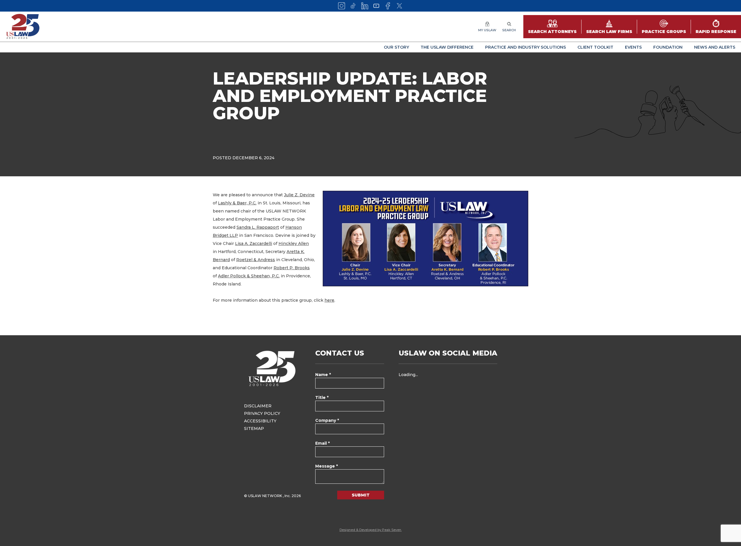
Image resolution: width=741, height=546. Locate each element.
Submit (361, 495)
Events (633, 47)
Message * (326, 466)
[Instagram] (341, 5)
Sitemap (254, 428)
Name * (323, 375)
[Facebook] (387, 5)
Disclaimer (258, 405)
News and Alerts (714, 47)
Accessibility (260, 421)
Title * (322, 397)
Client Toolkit (595, 47)
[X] (399, 5)
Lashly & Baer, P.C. (237, 203)
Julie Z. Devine (299, 194)
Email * (322, 443)
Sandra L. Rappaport (257, 227)
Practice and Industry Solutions (525, 47)
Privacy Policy (262, 413)
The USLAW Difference (447, 47)
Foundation (668, 47)
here (329, 300)
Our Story (396, 47)
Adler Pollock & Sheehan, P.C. (249, 276)
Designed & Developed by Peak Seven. (371, 530)
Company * (327, 420)
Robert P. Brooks (292, 267)
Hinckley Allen (293, 243)
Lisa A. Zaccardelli (253, 243)
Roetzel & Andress (255, 259)
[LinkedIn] (364, 5)
